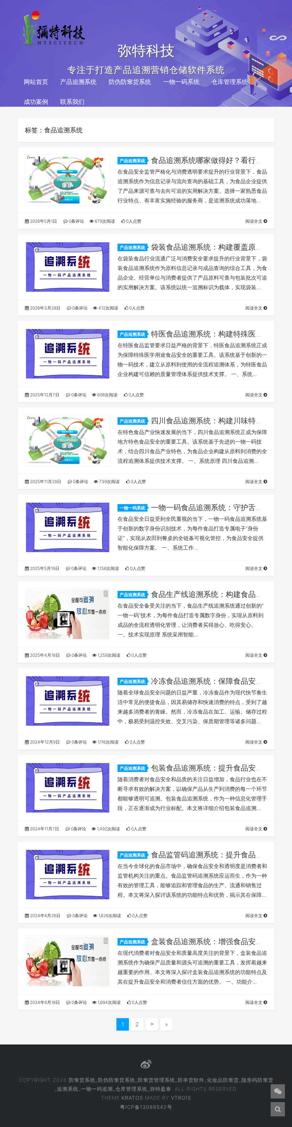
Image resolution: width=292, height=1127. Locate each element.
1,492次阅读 (108, 828)
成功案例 (36, 101)
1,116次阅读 (108, 742)
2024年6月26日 (45, 915)
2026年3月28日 (45, 308)
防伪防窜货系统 (130, 81)
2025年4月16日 (44, 655)
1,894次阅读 (109, 1002)
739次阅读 (109, 481)
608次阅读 (107, 394)
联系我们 (72, 101)
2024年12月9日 (44, 742)
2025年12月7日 (44, 394)
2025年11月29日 (45, 481)
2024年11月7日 (44, 828)
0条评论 (76, 221)
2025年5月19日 (44, 568)
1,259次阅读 (108, 655)
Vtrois (181, 1098)
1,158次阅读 (107, 568)
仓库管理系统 (230, 81)
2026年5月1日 (43, 221)
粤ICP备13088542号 (146, 1107)
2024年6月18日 (44, 1002)
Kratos (132, 1098)
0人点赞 (133, 221)
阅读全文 (254, 221)
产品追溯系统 (78, 81)
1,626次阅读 (109, 915)
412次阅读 (107, 308)
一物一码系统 (181, 81)
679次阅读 (104, 221)
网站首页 (36, 81)
